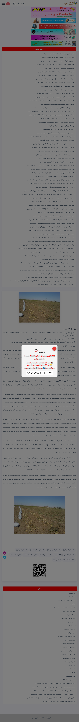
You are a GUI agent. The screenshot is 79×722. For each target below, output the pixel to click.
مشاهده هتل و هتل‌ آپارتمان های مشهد (39, 372)
